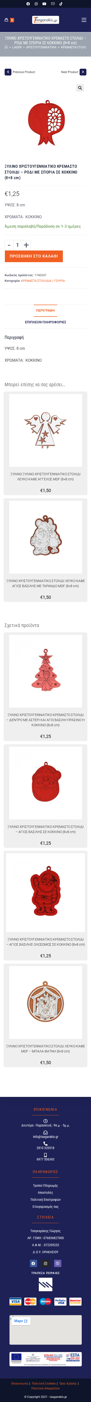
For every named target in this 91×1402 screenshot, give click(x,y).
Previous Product (24, 72)
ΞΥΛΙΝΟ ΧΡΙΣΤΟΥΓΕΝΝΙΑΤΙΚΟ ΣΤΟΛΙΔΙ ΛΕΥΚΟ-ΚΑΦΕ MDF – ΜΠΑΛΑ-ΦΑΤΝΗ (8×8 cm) (45, 1048)
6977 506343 (45, 1159)
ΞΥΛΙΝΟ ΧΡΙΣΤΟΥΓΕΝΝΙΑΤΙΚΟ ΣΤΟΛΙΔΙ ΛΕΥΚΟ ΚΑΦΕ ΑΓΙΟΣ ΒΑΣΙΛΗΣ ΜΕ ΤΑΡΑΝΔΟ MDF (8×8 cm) (45, 583)
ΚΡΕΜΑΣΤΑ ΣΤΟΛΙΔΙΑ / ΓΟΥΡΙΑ (43, 281)
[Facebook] (33, 1263)
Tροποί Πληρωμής (45, 1185)
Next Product (69, 72)
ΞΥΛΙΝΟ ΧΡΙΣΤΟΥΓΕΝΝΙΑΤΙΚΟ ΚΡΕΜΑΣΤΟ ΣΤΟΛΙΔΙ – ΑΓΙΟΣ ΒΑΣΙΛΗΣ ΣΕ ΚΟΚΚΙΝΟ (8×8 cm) (46, 829)
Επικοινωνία (19, 1383)
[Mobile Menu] (84, 20)
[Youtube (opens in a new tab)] (44, 4)
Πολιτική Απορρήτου (45, 1388)
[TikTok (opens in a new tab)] (61, 4)
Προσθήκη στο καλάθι (34, 256)
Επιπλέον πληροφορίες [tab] (45, 322)
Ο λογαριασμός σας (46, 1207)
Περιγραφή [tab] (45, 311)
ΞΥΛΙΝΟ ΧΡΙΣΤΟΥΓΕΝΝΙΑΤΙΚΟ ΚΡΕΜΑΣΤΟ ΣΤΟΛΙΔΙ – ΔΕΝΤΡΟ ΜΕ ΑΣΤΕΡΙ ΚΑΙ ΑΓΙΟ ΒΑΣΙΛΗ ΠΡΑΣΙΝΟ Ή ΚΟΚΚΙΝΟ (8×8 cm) (45, 720)
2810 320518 (45, 1148)
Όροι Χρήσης (68, 1383)
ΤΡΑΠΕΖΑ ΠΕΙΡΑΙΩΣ (45, 1273)
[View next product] (83, 72)
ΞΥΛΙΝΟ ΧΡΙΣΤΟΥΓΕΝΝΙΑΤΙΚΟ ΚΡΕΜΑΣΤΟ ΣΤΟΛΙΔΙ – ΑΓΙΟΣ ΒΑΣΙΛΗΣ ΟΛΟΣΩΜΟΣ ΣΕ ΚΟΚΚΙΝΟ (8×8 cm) (45, 941)
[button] (80, 88)
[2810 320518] (45, 1144)
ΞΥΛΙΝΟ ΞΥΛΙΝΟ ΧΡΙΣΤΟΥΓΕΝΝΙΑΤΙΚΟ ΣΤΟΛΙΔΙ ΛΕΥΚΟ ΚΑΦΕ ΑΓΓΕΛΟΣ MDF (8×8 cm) (45, 476)
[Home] (6, 47)
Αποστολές (45, 1192)
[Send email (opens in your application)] (53, 4)
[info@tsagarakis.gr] (45, 1132)
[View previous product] (8, 72)
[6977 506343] (45, 1155)
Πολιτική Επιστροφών (46, 1200)
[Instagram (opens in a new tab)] (36, 4)
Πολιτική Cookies (44, 1383)
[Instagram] (45, 1263)
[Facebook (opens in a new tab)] (29, 4)
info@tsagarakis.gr (45, 1137)
